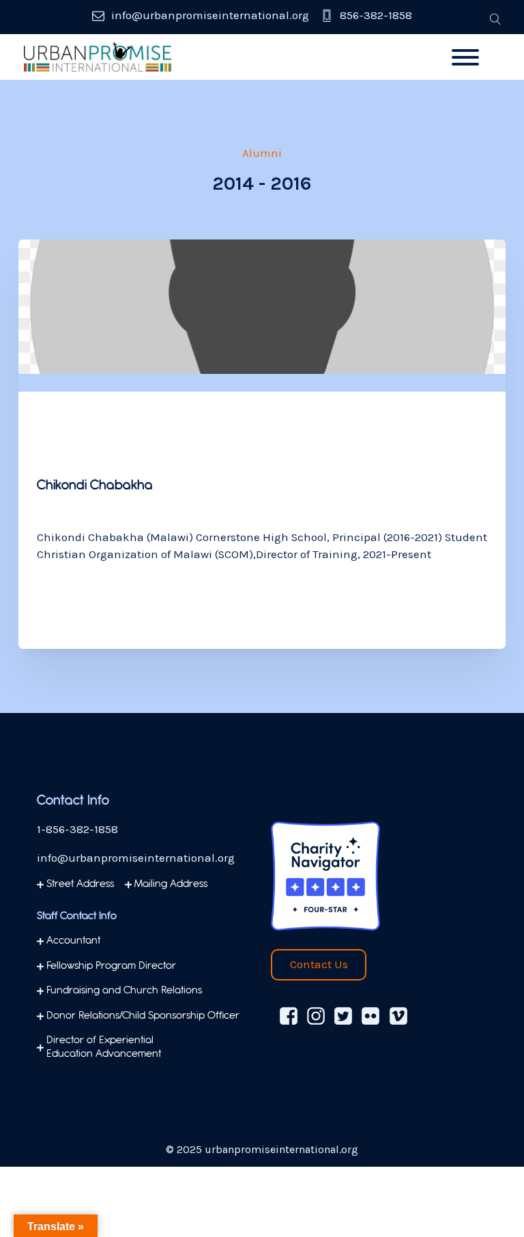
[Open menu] (465, 57)
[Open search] (496, 19)
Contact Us (319, 964)
